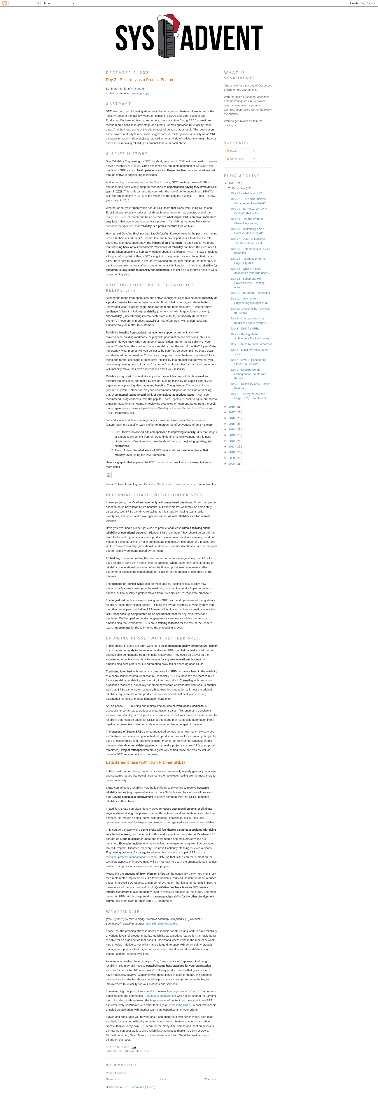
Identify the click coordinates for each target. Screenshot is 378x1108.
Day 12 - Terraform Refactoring (250, 292)
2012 (232, 440)
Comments (236, 158)
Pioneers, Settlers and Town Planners (168, 484)
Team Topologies (174, 399)
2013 (232, 435)
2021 (232, 183)
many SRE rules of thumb (122, 217)
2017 (232, 412)
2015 (232, 423)
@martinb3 (136, 88)
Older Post (210, 1079)
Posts (233, 151)
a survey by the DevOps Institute (149, 182)
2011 (232, 446)
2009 (232, 458)
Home (162, 1079)
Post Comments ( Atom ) (139, 1087)
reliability (133, 1051)
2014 (232, 429)
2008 (232, 463)
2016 (232, 418)
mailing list (231, 125)
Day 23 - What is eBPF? (246, 193)
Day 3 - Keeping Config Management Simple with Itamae (248, 374)
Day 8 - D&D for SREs (245, 328)
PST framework (159, 462)
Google (135, 165)
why (189, 251)
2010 (232, 452)
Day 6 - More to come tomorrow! (251, 344)
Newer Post (113, 1079)
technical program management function (131, 857)
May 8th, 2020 (154, 923)
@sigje (144, 93)
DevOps (201, 165)
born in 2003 (177, 161)
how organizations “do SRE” (184, 991)
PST (121, 1051)
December (239, 188)
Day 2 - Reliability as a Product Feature (140, 80)
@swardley (171, 923)
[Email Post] (133, 1047)
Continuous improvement (160, 995)
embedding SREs (179, 1005)
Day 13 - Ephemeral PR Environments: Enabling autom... (247, 283)
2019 (232, 406)
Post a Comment (116, 1073)
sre (146, 1051)
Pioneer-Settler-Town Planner (190, 408)
